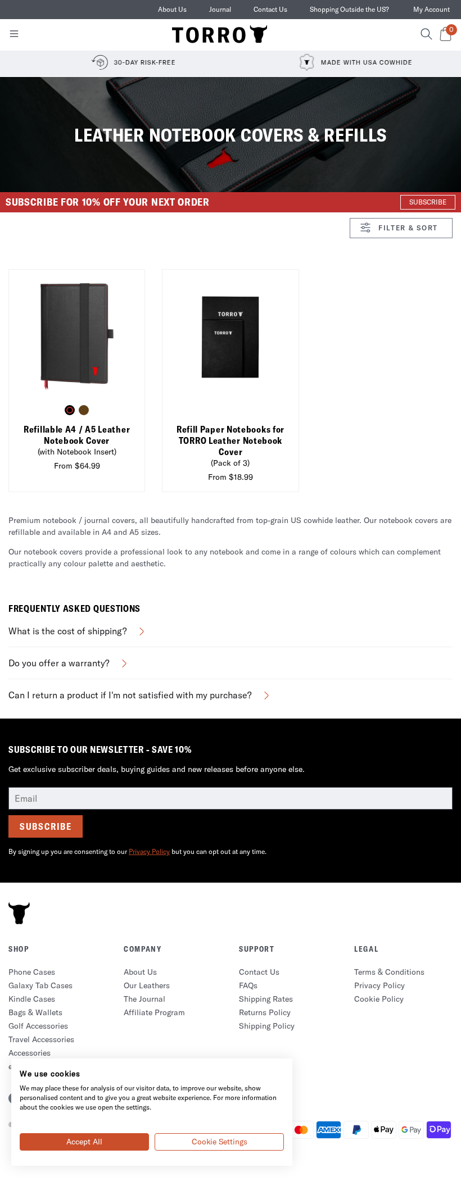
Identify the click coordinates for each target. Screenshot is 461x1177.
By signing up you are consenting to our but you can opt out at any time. (137, 851)
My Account (431, 9)
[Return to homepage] (220, 35)
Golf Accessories (38, 1026)
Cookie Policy (379, 999)
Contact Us (270, 9)
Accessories (29, 1053)
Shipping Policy (267, 1026)
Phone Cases (31, 972)
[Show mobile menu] (14, 36)
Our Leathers (147, 985)
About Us (172, 9)
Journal (220, 9)
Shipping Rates (266, 999)
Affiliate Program (154, 1012)
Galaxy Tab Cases (40, 985)
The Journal (144, 999)
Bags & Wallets (35, 1012)
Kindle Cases (31, 999)
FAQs (248, 985)
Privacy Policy (149, 851)
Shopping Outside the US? (349, 9)
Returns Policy (265, 1012)
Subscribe (45, 826)
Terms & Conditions (389, 972)
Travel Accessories (41, 1039)
